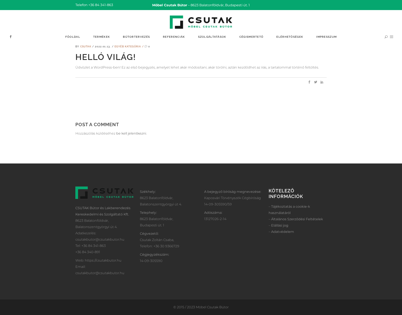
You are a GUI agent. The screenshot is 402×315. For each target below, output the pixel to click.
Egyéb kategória (128, 46)
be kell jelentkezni (131, 133)
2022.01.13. (103, 46)
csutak (86, 46)
